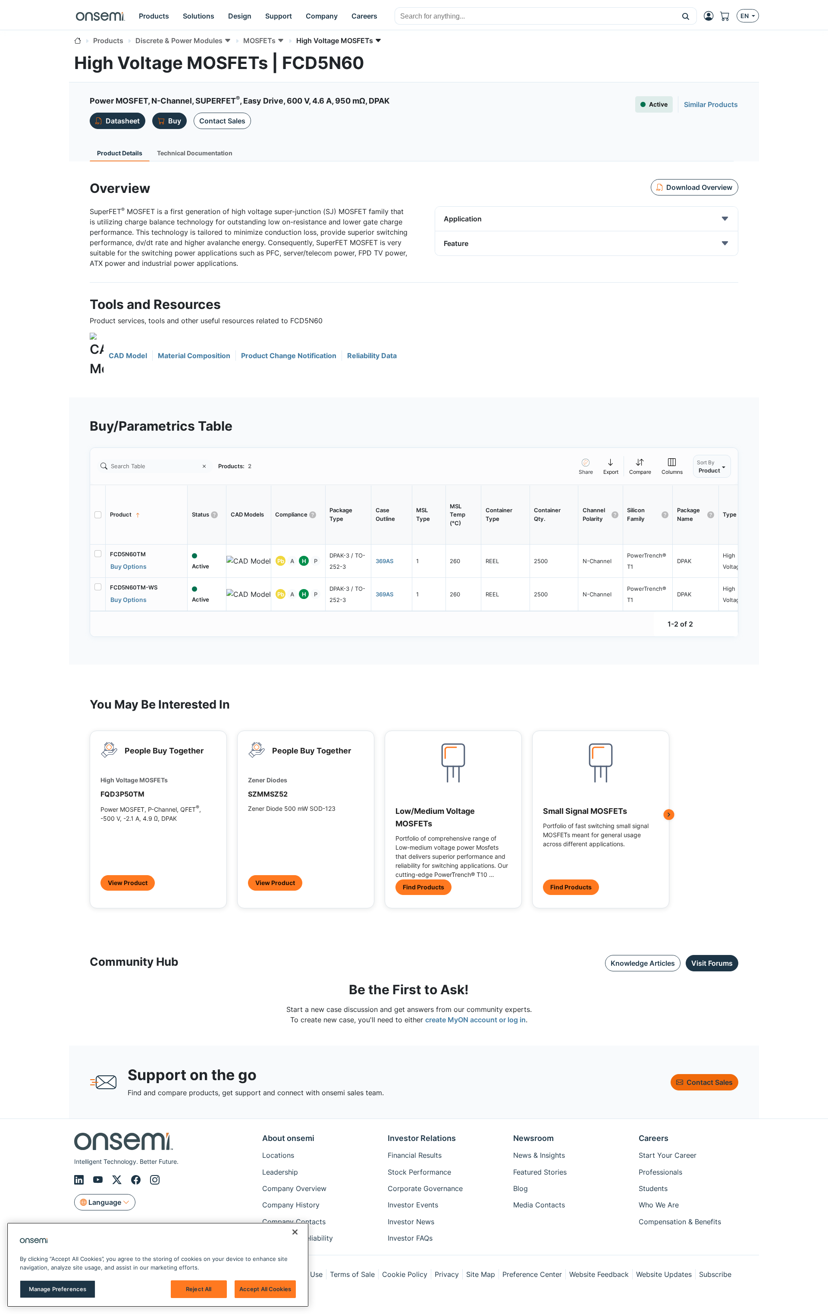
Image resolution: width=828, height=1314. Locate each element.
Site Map (480, 1274)
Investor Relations (422, 1138)
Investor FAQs (410, 1238)
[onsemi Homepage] (100, 16)
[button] (686, 16)
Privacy (447, 1274)
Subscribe (715, 1274)
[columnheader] (147, 514)
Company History (291, 1205)
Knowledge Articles (643, 963)
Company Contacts (294, 1221)
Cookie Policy (404, 1274)
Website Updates (664, 1274)
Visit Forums (712, 963)
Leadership (280, 1172)
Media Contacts (539, 1205)
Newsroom (533, 1138)
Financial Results (415, 1155)
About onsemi (288, 1138)
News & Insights (539, 1155)
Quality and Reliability (297, 1238)
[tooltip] (611, 466)
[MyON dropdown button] (711, 16)
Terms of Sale (352, 1274)
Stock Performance (419, 1172)
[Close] (294, 1232)
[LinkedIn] (80, 1179)
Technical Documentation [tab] (194, 153)
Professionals (660, 1172)
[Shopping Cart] (728, 16)
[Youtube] (99, 1179)
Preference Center (532, 1274)
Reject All (198, 1289)
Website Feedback (599, 1274)
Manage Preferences (57, 1289)
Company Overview (294, 1188)
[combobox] (535, 16)
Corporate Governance (425, 1188)
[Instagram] (155, 1179)
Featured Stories (540, 1172)
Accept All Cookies (265, 1289)
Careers (653, 1138)
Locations (278, 1155)
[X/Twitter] (118, 1179)
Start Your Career (667, 1155)
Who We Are (659, 1205)
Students (653, 1188)
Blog (520, 1188)
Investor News (411, 1221)
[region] (158, 1265)
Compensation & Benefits (680, 1221)
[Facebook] (137, 1179)
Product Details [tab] (119, 153)
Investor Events (413, 1205)
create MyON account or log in (475, 1019)
